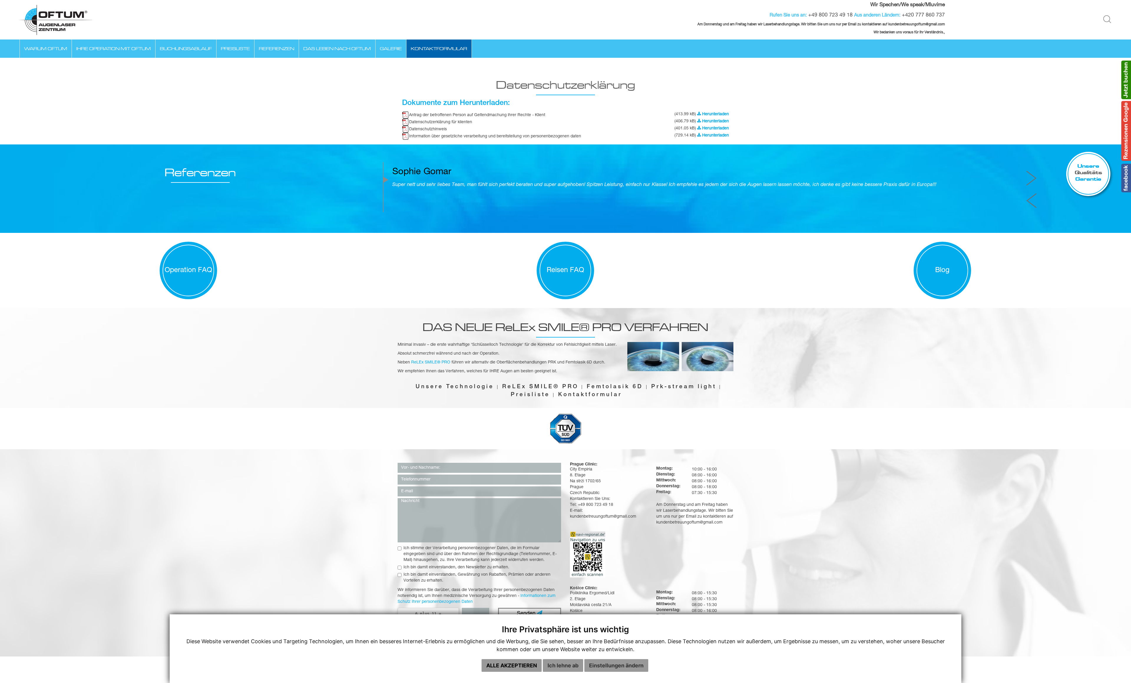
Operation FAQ (188, 270)
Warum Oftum (45, 48)
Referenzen (276, 48)
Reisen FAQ (565, 270)
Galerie (391, 48)
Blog (942, 270)
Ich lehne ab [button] (563, 665)
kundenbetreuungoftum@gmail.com (689, 523)
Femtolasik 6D (615, 387)
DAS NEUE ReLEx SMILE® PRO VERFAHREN (565, 327)
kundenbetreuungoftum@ (908, 24)
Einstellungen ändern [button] (616, 665)
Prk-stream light (683, 387)
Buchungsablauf (186, 48)
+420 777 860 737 (923, 15)
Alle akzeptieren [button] (511, 665)
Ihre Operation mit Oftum (113, 48)
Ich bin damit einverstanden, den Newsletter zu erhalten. (456, 567)
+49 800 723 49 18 (830, 15)
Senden (527, 613)
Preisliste (235, 48)
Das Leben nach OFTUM (337, 48)
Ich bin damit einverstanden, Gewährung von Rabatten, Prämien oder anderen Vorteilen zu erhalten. (477, 578)
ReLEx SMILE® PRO (540, 387)
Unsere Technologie (455, 387)
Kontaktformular (439, 48)
